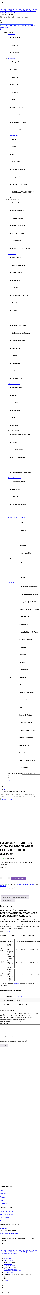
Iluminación (11, 58)
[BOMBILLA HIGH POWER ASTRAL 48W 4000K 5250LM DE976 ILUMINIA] (30, 1109)
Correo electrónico (6, 1037)
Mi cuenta (3, 1194)
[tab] (6, 897)
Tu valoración (5, 1023)
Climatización (12, 254)
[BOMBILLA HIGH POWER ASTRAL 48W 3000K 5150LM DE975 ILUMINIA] (9, 1109)
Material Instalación (14, 199)
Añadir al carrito (18, 878)
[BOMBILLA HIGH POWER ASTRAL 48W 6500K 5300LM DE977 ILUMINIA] (30, 1067)
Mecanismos (11, 34)
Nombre (3, 1034)
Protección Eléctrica (14, 431)
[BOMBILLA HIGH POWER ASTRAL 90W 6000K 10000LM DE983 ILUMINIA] (9, 1067)
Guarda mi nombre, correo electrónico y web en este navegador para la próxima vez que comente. (17, 1040)
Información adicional (20, 897)
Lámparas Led (19, 794)
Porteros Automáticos (14, 478)
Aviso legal (3, 1221)
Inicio (1, 794)
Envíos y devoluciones (7, 1211)
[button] (8, 32)
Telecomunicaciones (14, 384)
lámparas (16, 984)
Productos (3, 1197)
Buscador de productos (7, 14)
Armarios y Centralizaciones (16, 517)
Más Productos (12, 583)
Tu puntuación (5, 1022)
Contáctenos (4, 1203)
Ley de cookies (4, 1217)
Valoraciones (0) (8, 900)
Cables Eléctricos (13, 135)
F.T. (8, 874)
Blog (1, 1200)
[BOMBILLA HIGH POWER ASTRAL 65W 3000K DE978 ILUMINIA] (9, 1152)
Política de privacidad (6, 1214)
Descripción (6, 897)
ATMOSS (3, 886)
